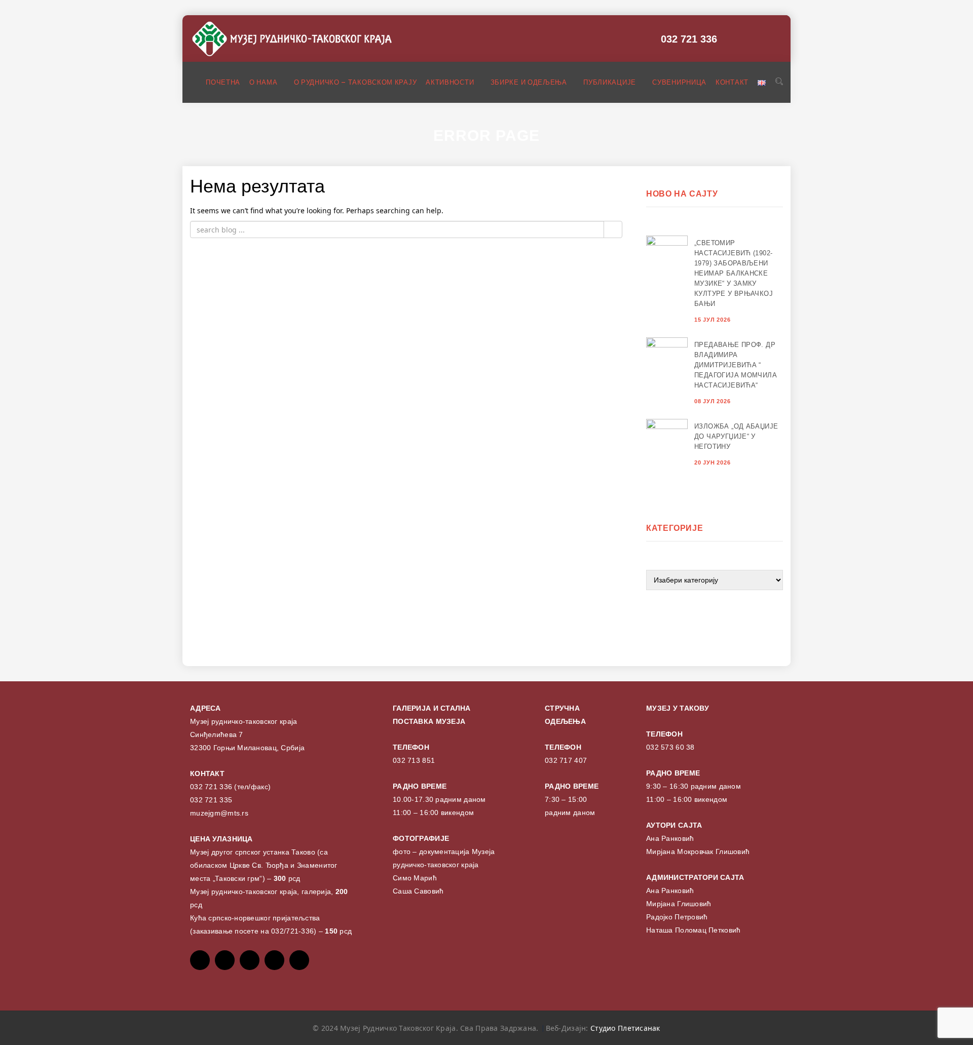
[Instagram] (274, 960)
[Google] (249, 960)
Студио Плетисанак (625, 1028)
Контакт (732, 82)
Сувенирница (679, 82)
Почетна (223, 82)
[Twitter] (225, 960)
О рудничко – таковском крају (355, 82)
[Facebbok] (200, 960)
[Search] (779, 81)
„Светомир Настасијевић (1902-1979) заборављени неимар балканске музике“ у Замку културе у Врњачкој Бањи (733, 273)
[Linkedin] (299, 960)
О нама (264, 82)
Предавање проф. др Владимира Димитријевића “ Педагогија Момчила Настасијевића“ (735, 365)
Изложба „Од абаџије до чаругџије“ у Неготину (736, 436)
